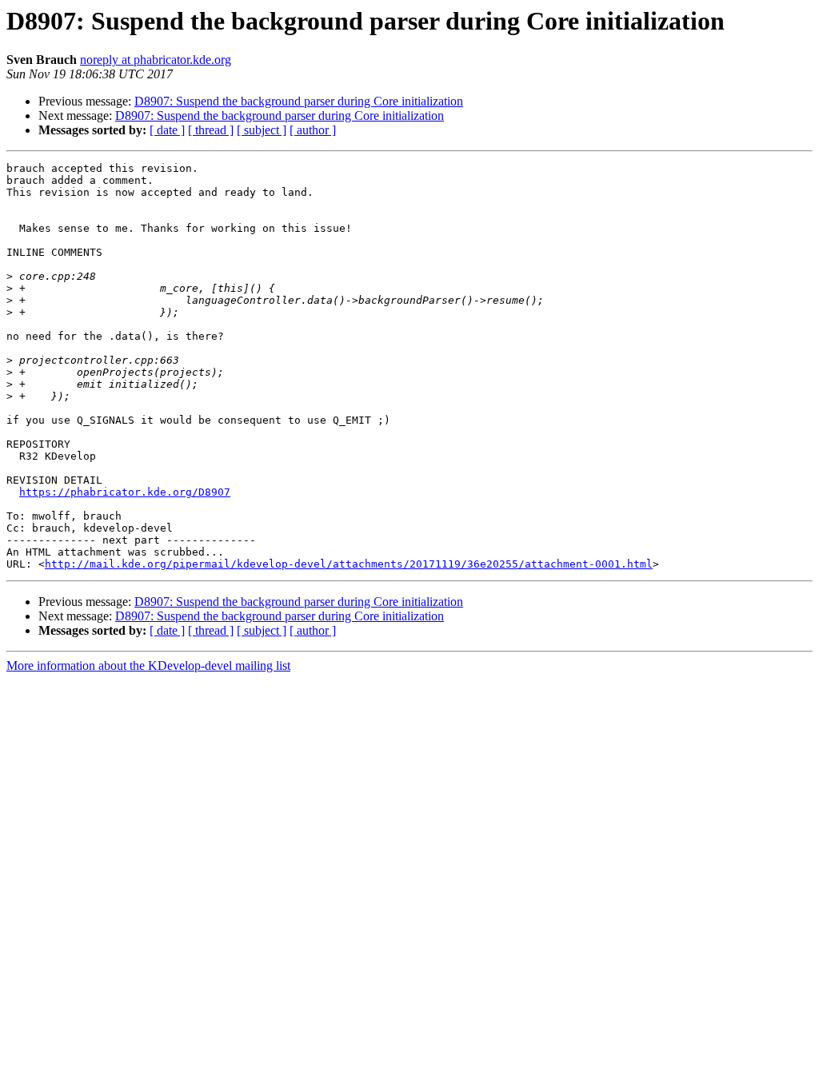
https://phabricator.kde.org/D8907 (124, 492)
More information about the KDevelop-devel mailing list (148, 665)
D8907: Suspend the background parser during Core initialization (298, 101)
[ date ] (167, 130)
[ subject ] (261, 130)
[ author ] (313, 130)
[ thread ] (211, 130)
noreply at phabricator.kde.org (155, 59)
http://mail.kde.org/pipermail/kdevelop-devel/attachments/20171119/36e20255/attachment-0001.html (349, 564)
